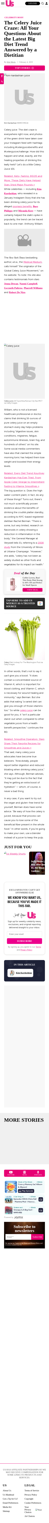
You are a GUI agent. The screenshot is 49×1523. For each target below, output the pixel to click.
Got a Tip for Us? (10, 1499)
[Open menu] (2, 3)
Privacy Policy (26, 950)
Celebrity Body (14, 17)
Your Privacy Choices (27, 1509)
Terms (38, 947)
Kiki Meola (11, 62)
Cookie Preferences (32, 1503)
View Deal (32, 590)
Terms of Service (31, 1490)
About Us (7, 1490)
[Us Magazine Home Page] (9, 3)
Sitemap (6, 1511)
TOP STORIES (22, 68)
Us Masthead (8, 1495)
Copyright (28, 1499)
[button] (42, 3)
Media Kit (7, 1507)
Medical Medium (32, 262)
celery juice (26, 710)
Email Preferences (10, 1503)
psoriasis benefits (22, 206)
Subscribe (32, 3)
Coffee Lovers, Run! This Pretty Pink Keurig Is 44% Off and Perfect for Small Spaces (32, 581)
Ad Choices (29, 1516)
